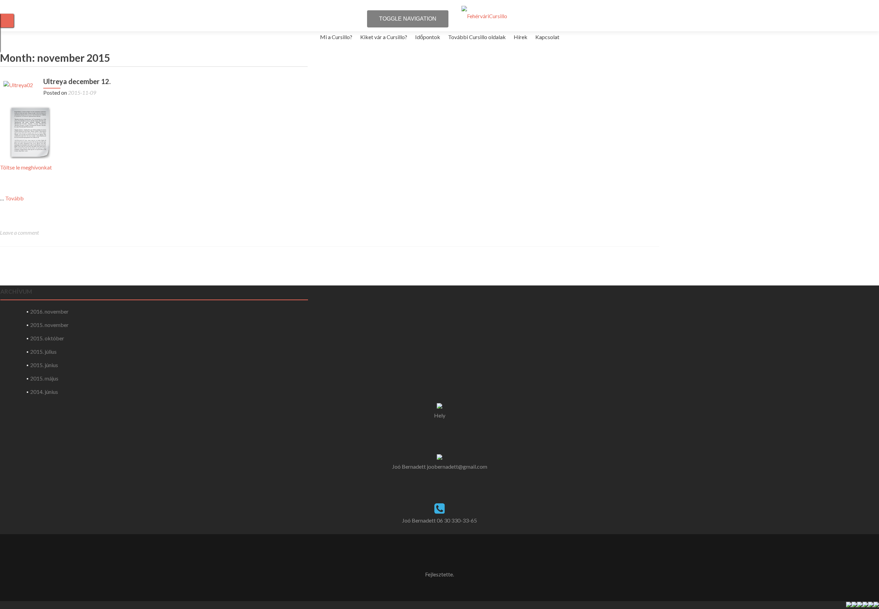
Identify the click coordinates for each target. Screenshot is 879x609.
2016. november (49, 311)
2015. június (44, 365)
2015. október (47, 338)
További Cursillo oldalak (477, 37)
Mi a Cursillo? (336, 37)
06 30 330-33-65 (457, 520)
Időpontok (427, 37)
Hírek (520, 37)
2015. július (43, 351)
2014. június (44, 391)
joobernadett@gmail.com (457, 466)
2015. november (49, 324)
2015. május (44, 378)
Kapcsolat (547, 37)
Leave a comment (19, 232)
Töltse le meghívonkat (26, 167)
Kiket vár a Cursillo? (383, 37)
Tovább (14, 198)
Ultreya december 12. (77, 81)
